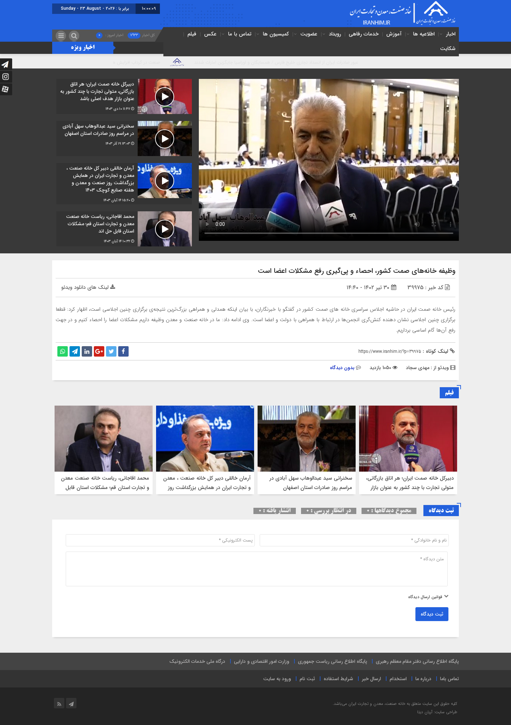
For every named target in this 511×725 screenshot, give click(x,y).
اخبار (450, 34)
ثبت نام (307, 679)
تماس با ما (239, 34)
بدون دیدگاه (342, 368)
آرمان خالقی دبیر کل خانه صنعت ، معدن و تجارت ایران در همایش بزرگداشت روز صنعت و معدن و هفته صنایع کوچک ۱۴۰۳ (206, 487)
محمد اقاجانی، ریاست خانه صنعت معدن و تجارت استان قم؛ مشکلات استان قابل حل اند (105, 487)
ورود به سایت (277, 679)
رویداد (335, 34)
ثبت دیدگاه (432, 614)
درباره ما (423, 679)
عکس (210, 34)
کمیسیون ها (276, 34)
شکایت (447, 48)
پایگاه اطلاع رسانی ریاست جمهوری (332, 661)
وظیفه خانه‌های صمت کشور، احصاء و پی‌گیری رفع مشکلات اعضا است (356, 271)
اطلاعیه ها (424, 34)
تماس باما (449, 679)
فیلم (191, 34)
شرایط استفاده (338, 679)
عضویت (308, 34)
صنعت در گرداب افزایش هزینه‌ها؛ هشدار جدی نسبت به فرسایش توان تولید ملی (128, 62)
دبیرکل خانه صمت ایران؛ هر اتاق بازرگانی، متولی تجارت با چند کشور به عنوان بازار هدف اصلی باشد (410, 487)
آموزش (394, 34)
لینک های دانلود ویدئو (85, 287)
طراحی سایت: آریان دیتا (437, 712)
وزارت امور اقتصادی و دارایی (261, 661)
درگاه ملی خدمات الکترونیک (197, 661)
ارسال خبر (371, 679)
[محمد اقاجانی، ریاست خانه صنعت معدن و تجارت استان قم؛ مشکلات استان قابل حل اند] (124, 228)
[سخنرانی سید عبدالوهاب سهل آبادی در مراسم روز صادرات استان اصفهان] (124, 138)
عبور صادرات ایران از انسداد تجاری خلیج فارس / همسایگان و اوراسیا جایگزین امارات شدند (317, 62)
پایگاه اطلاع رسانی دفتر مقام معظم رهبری (417, 661)
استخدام (398, 679)
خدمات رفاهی (364, 34)
